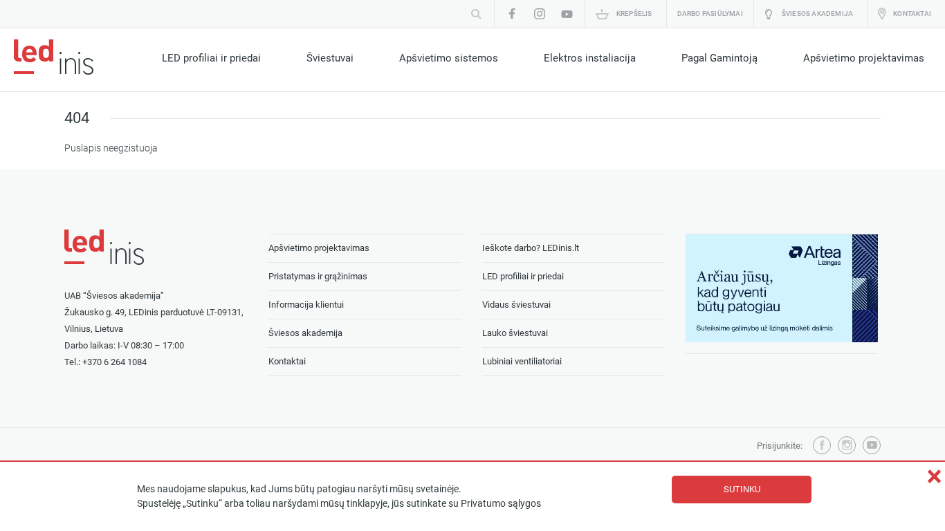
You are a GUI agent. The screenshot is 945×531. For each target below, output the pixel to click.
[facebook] (512, 14)
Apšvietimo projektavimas (863, 58)
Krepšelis (634, 13)
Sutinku (742, 489)
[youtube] (567, 14)
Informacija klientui (306, 304)
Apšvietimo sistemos (448, 58)
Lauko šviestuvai (515, 333)
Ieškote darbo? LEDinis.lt (530, 248)
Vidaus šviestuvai (516, 304)
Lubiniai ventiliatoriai (522, 361)
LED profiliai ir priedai (211, 58)
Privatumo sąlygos (501, 504)
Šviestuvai (330, 58)
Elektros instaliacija (590, 58)
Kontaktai (912, 13)
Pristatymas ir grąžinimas (317, 276)
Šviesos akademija (817, 13)
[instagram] (539, 14)
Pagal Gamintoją (719, 58)
